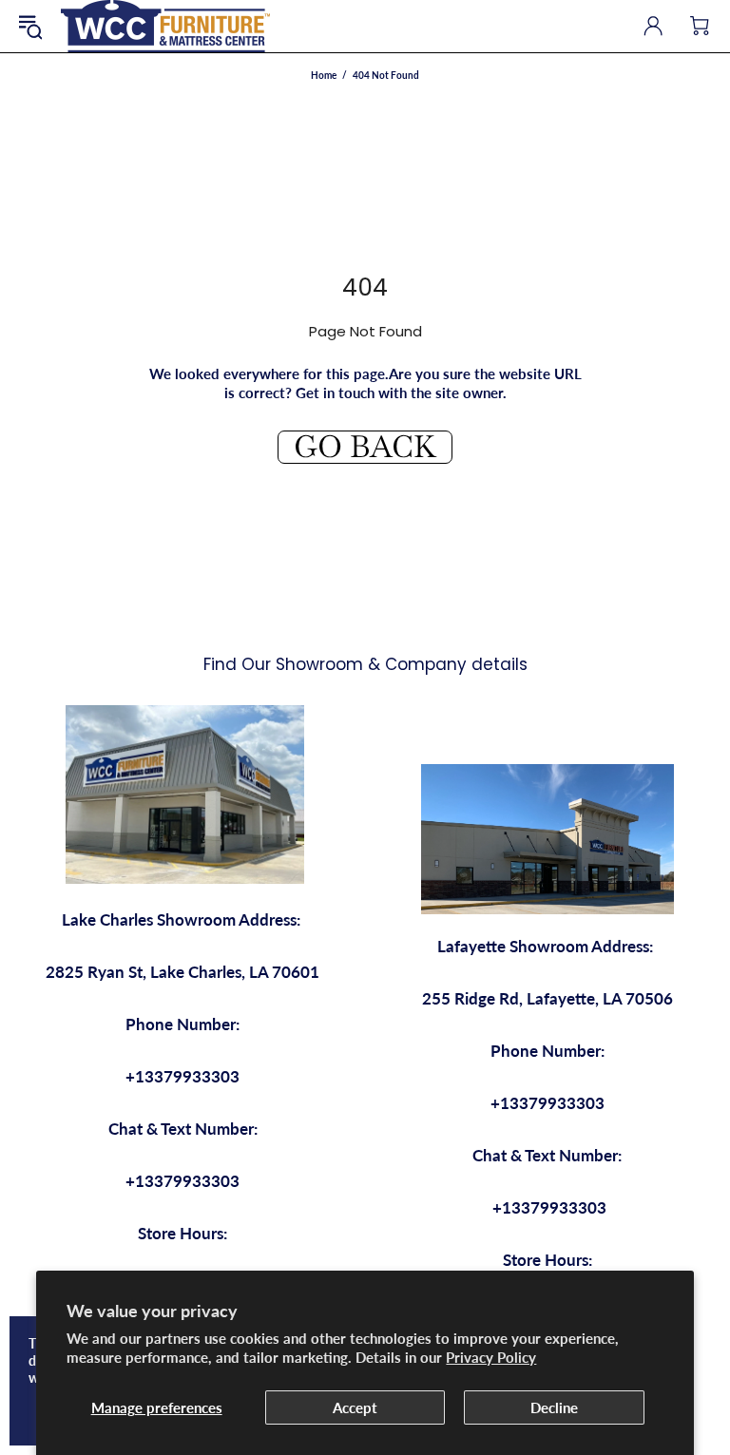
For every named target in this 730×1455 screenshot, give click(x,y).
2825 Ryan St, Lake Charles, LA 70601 (182, 972)
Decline (554, 1407)
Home (323, 75)
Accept (355, 1407)
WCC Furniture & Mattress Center (165, 26)
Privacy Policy (491, 1357)
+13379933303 (182, 1076)
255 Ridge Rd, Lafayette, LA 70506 (547, 998)
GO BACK (365, 447)
